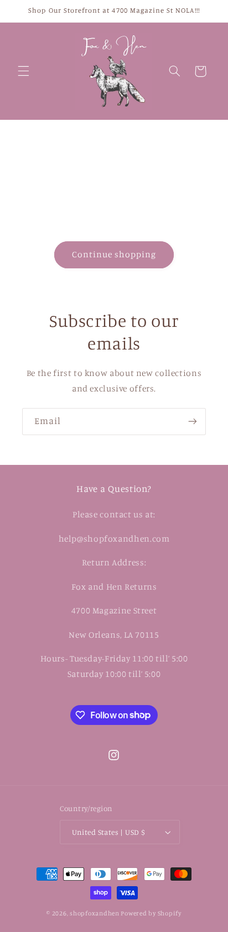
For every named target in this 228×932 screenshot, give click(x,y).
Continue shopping (114, 254)
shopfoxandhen (95, 913)
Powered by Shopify (151, 913)
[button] (23, 71)
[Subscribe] (192, 421)
